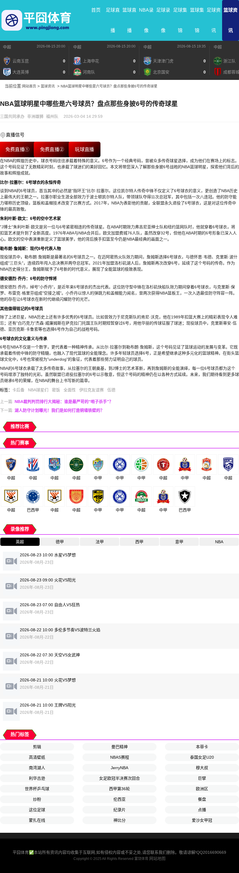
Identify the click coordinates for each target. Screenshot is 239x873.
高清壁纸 (37, 757)
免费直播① (17, 149)
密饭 (56, 390)
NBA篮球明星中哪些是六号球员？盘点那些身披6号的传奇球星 (109, 86)
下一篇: (52, 410)
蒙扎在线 (37, 820)
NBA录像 (146, 20)
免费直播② (52, 149)
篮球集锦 (197, 20)
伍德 (111, 390)
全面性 (70, 390)
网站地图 (157, 858)
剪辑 (37, 746)
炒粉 (37, 799)
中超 (7, 47)
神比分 (119, 820)
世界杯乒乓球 (37, 788)
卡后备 (18, 390)
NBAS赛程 (119, 757)
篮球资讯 (231, 20)
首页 (96, 10)
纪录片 (119, 809)
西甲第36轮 (119, 788)
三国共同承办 (12, 116)
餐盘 (202, 799)
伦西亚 (119, 799)
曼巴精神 (119, 746)
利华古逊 (37, 778)
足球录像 (163, 20)
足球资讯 (214, 20)
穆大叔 (202, 767)
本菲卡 (202, 746)
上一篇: (56, 401)
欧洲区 (202, 788)
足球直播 (113, 20)
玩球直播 (84, 149)
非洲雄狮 (35, 116)
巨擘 (202, 778)
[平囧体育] (36, 20)
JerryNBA (119, 767)
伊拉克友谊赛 (91, 390)
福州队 (52, 116)
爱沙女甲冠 (202, 820)
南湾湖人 (37, 767)
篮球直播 (129, 20)
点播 (202, 809)
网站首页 (29, 86)
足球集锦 (180, 20)
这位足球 (37, 809)
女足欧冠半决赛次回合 (119, 778)
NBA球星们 (38, 390)
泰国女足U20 (202, 757)
